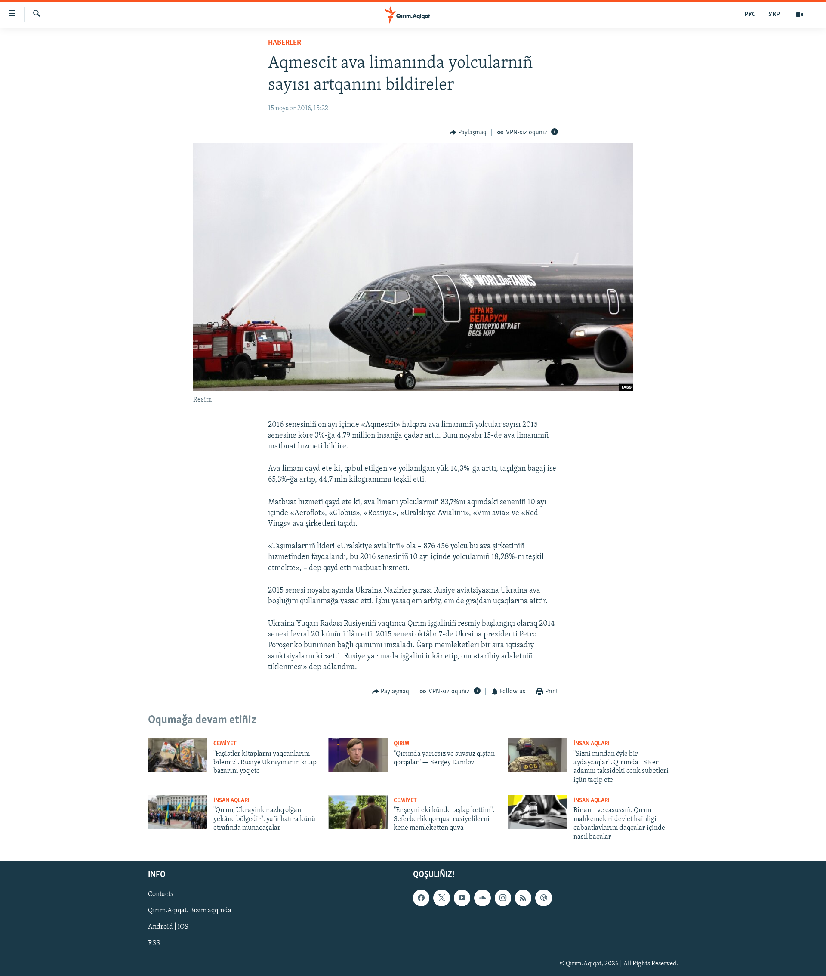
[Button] (468, 132)
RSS (154, 943)
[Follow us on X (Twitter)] (441, 898)
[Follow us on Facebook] (421, 898)
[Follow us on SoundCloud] (482, 898)
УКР (774, 14)
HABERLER (284, 43)
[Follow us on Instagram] (503, 898)
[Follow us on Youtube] (462, 898)
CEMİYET (225, 744)
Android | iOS (168, 926)
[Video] (799, 15)
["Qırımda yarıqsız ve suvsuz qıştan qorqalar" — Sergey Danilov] (358, 755)
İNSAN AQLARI (591, 744)
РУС (750, 14)
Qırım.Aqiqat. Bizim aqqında (189, 910)
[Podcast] (543, 898)
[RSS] (523, 898)
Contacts (160, 894)
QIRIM (402, 744)
